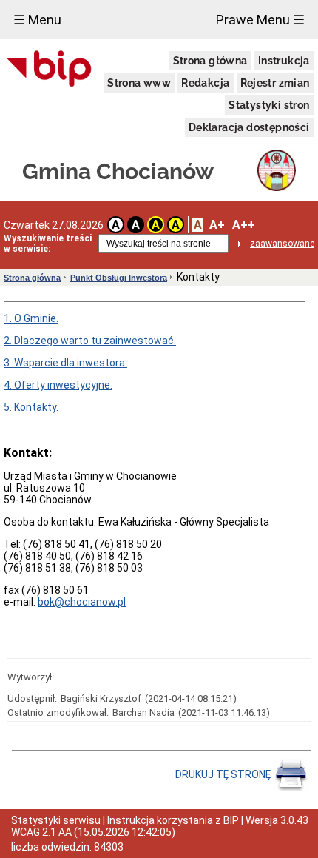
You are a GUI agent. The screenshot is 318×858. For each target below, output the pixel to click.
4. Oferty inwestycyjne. (58, 385)
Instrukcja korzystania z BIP (173, 820)
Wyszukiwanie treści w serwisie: (48, 243)
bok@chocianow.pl (82, 602)
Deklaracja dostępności (249, 127)
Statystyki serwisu (56, 820)
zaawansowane (282, 243)
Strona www (139, 83)
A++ (243, 225)
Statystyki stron (269, 105)
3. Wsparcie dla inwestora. (65, 363)
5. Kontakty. (31, 407)
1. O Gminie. (31, 318)
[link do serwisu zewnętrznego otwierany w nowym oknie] (49, 70)
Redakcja (205, 83)
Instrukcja (284, 61)
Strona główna (210, 61)
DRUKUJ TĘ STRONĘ (224, 774)
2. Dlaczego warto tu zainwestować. (90, 340)
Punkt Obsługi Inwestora (118, 277)
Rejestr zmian (275, 83)
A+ (217, 225)
